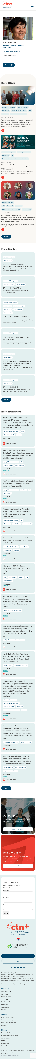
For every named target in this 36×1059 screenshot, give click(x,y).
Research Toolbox (6, 1033)
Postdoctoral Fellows (7, 202)
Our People (4, 994)
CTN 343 (5, 615)
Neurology (16, 550)
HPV (30, 110)
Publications (5, 1043)
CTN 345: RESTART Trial (12, 288)
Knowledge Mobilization (24, 152)
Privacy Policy (4, 1054)
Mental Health (7, 493)
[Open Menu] (33, 5)
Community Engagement (8, 107)
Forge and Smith (15, 1055)
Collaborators (5, 1007)
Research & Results (23, 107)
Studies (4, 1014)
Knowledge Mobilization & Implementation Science (15, 159)
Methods (3, 1025)
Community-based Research (19, 110)
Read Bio (8, 65)
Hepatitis (21, 577)
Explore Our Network (18, 829)
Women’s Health (27, 209)
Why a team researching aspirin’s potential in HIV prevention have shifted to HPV (17, 121)
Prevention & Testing (9, 257)
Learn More (18, 866)
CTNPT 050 (6, 470)
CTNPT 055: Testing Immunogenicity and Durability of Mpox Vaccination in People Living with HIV (17, 363)
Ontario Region (8, 260)
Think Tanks (4, 999)
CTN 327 (5, 498)
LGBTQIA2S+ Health (9, 435)
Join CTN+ (18, 956)
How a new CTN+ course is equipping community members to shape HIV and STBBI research (16, 167)
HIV (12, 155)
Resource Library (6, 1038)
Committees (4, 1004)
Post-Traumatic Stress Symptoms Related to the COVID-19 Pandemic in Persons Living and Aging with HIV (18, 483)
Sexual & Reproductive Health (18, 114)
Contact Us (4, 1046)
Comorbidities (7, 550)
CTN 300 (5, 440)
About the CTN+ (6, 991)
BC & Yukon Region (9, 284)
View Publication (11, 443)
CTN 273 (5, 555)
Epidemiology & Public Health (11, 431)
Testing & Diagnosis (26, 742)
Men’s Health (7, 524)
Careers (3, 1010)
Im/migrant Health (8, 767)
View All (6, 236)
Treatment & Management (10, 281)
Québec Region (20, 284)
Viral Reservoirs (8, 580)
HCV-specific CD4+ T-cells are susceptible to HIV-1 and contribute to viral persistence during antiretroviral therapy (16, 570)
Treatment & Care (8, 465)
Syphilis (24, 710)
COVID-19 (23, 490)
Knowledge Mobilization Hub (9, 1035)
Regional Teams (6, 997)
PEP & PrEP (10, 206)
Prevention (5, 114)
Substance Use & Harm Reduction (11, 209)
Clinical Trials (5, 110)
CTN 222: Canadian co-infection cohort (18, 316)
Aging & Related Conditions (11, 462)
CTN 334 (5, 776)
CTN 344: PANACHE (10, 387)
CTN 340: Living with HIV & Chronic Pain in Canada (16, 338)
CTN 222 (5, 586)
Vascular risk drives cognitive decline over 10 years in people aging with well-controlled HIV (17, 540)
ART (3, 206)
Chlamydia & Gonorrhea (10, 700)
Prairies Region (18, 309)
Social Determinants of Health (16, 640)
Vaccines (19, 435)
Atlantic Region (7, 306)
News (3, 1040)
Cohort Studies (24, 547)
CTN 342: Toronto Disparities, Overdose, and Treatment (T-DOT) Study (18, 265)
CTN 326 (5, 670)
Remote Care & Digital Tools (11, 742)
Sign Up (6, 913)
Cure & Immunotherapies (20, 665)
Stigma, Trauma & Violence (10, 771)
